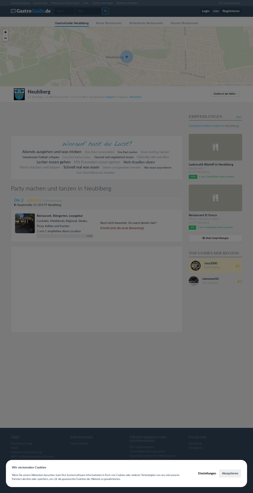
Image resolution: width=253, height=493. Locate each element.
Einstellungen (207, 473)
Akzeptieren (230, 473)
